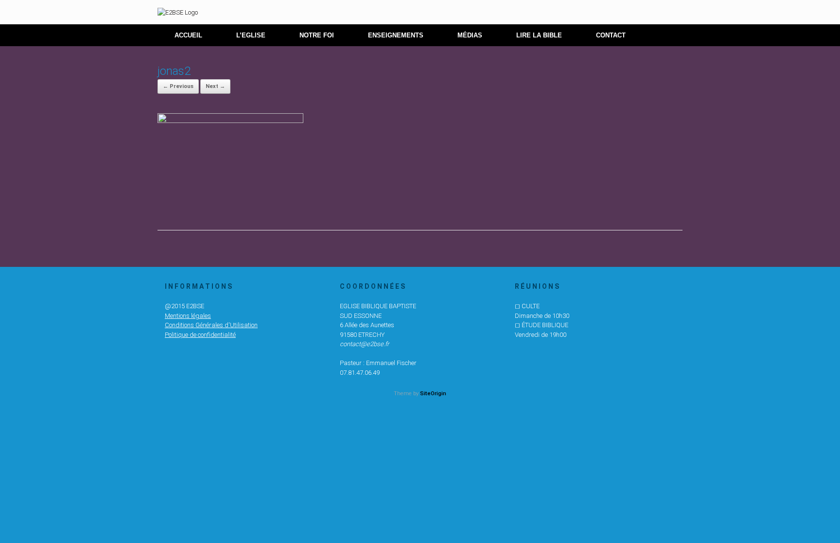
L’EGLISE (250, 35)
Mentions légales (188, 315)
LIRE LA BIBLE (539, 35)
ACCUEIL (188, 35)
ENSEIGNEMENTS (395, 35)
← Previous (178, 86)
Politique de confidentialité (200, 334)
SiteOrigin (433, 393)
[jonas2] (230, 120)
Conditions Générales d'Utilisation (211, 325)
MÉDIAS (469, 35)
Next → (215, 86)
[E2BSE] (178, 12)
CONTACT (611, 35)
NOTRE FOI (316, 35)
